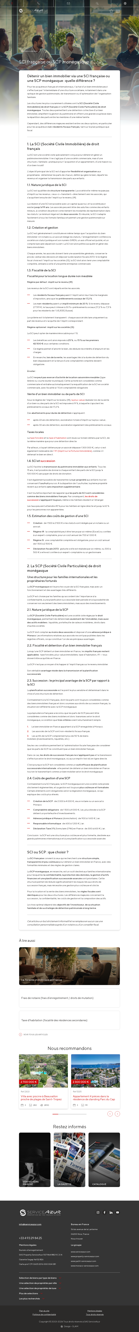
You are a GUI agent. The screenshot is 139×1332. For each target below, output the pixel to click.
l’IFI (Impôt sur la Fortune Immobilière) (72, 451)
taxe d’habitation (58, 437)
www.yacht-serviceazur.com (83, 1261)
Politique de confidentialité (44, 1314)
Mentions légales (94, 1311)
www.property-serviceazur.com (85, 1256)
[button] (23, 1071)
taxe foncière (36, 437)
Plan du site (44, 1311)
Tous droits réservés (95, 1314)
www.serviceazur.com (80, 1252)
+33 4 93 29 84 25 (30, 1238)
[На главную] (31, 11)
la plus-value (78, 400)
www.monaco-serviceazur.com (85, 1266)
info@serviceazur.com (30, 1224)
